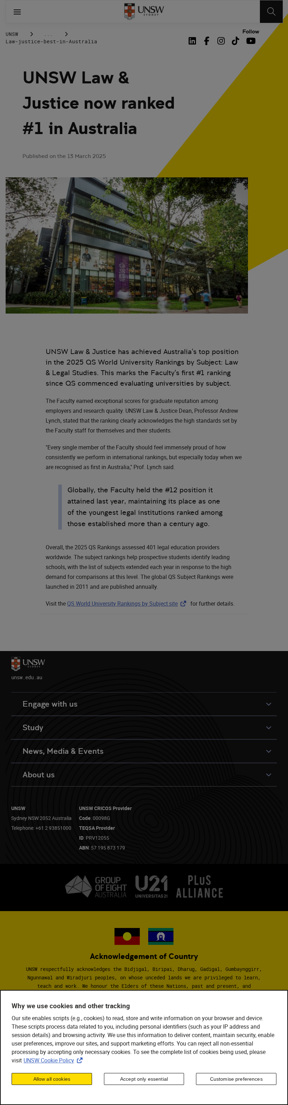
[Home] (144, 11)
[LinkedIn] (194, 40)
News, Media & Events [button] (63, 751)
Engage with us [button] (50, 704)
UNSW (12, 34)
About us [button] (38, 774)
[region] (144, 1047)
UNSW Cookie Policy (54, 1060)
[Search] (271, 11)
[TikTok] (235, 40)
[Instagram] (221, 40)
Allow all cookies (51, 1079)
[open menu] (17, 11)
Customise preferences (236, 1079)
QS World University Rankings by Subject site (128, 603)
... (48, 34)
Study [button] (32, 727)
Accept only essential (144, 1079)
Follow (250, 31)
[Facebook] (206, 40)
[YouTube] (249, 40)
